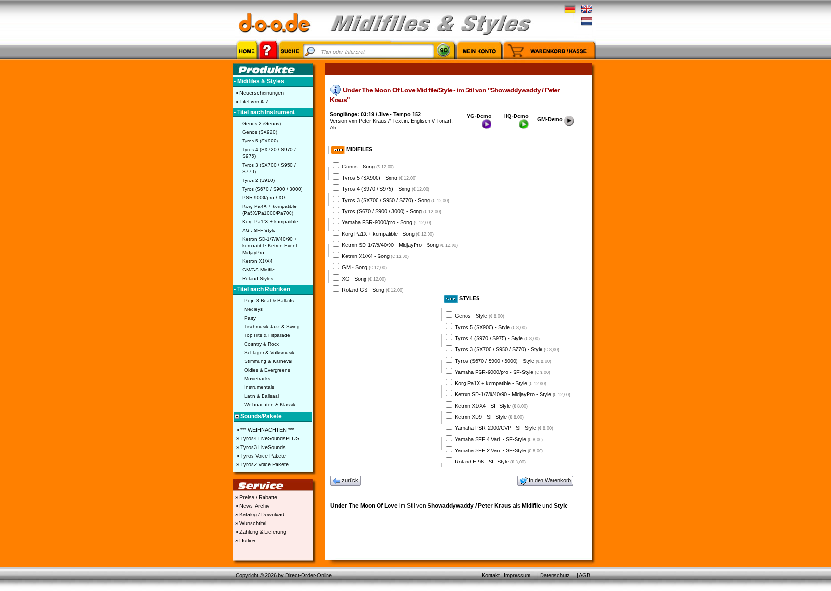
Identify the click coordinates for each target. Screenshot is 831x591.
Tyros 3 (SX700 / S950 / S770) (269, 168)
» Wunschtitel (250, 523)
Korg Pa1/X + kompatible (270, 221)
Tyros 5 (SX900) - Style (491, 327)
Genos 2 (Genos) (261, 123)
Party (250, 318)
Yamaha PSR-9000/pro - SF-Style (502, 372)
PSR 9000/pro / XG (264, 197)
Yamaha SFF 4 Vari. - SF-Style (499, 439)
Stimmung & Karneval (268, 361)
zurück (350, 480)
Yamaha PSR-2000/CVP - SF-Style (504, 428)
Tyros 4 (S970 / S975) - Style (497, 338)
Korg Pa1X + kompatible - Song (388, 234)
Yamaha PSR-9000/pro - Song (386, 222)
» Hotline (244, 540)
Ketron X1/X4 (257, 261)
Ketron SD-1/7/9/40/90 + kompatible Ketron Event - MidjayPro (271, 245)
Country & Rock (261, 344)
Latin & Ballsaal (261, 395)
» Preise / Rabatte (255, 497)
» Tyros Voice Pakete (260, 456)
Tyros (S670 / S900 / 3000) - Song (391, 211)
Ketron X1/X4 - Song (375, 256)
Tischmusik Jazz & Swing (272, 326)
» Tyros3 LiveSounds (260, 447)
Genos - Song (368, 166)
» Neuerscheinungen (259, 93)
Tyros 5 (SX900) (260, 140)
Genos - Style (479, 316)
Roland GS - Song (372, 290)
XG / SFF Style (259, 230)
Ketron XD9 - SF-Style (489, 417)
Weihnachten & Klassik (269, 404)
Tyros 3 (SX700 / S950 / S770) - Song (395, 200)
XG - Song (364, 279)
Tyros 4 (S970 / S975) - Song (385, 189)
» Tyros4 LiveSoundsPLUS (267, 438)
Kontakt (491, 575)
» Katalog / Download (259, 514)
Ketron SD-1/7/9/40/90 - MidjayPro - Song (400, 245)
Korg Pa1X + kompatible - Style (500, 383)
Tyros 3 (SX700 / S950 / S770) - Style (507, 349)
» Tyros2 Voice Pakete (262, 464)
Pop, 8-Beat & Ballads (269, 300)
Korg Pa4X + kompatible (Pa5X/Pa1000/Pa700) (269, 210)
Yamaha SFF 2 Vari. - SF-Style (499, 450)
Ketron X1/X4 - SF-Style (491, 406)
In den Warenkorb (550, 480)
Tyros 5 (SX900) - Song (379, 177)
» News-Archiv (252, 506)
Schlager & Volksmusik (269, 352)
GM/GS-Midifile (258, 269)
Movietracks (257, 378)
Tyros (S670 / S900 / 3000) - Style (503, 361)
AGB (584, 575)
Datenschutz (555, 575)
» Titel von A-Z (251, 101)
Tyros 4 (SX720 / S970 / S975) (269, 153)
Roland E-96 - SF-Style (490, 461)
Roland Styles (257, 278)
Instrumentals (259, 387)
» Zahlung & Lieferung (260, 532)
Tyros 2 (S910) (258, 180)
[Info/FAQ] (268, 61)
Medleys (253, 309)
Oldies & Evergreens (267, 370)
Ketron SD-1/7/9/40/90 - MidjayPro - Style (512, 394)
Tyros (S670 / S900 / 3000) (272, 189)
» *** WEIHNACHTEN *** (264, 430)
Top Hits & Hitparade (267, 335)
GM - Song (364, 267)
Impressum (517, 575)
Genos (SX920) (259, 132)
